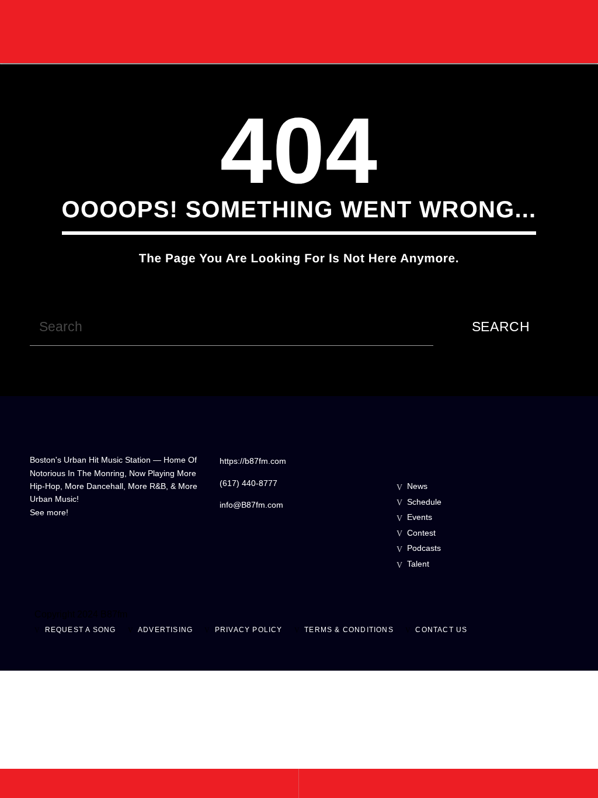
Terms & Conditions (349, 630)
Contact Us (441, 630)
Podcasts (424, 548)
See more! (49, 512)
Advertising (165, 630)
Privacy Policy (249, 630)
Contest (421, 532)
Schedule (424, 501)
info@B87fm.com (251, 504)
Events (419, 517)
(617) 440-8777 (248, 483)
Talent (418, 563)
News (417, 486)
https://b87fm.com (253, 461)
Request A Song (80, 630)
